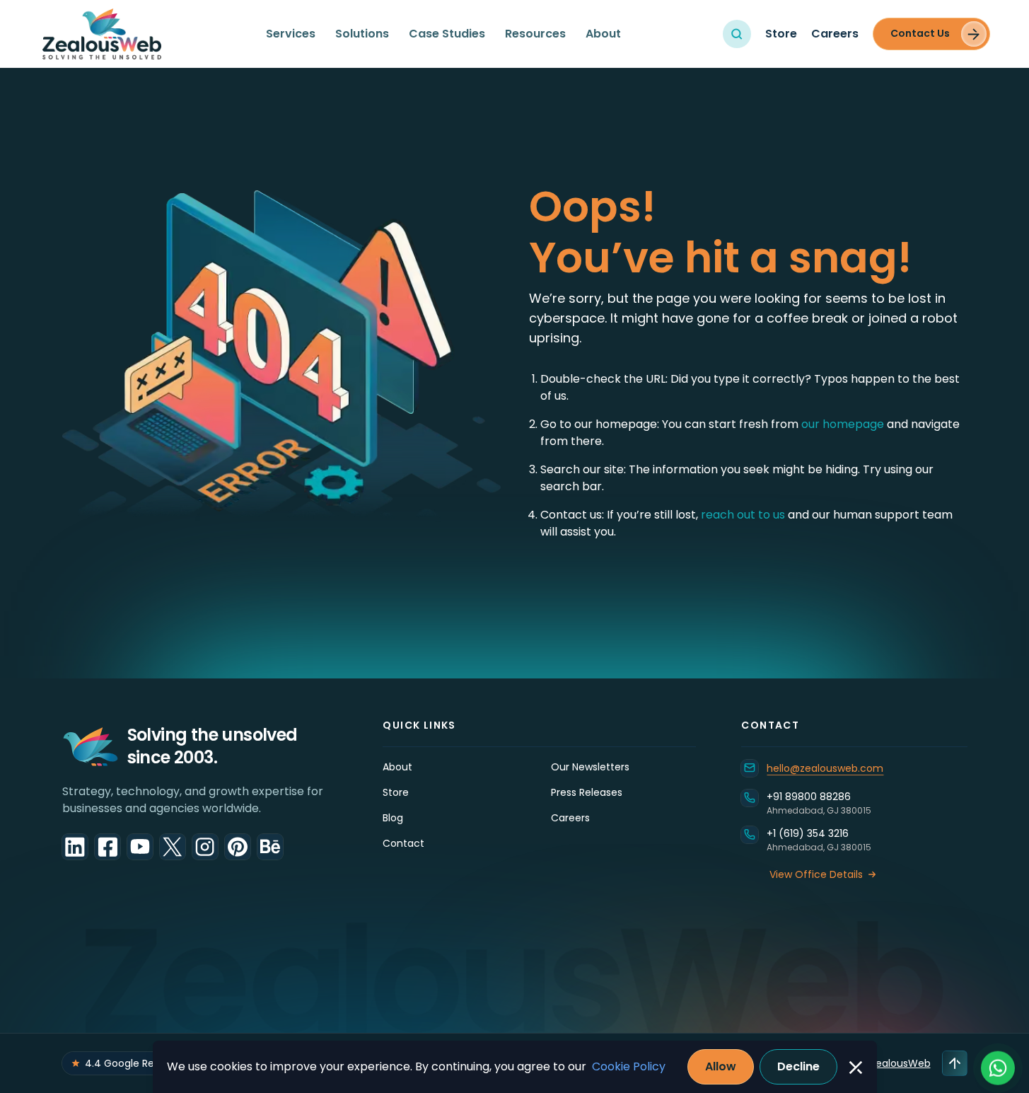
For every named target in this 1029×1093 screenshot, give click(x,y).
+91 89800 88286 (809, 797)
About (603, 33)
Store (781, 33)
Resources (535, 33)
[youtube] (140, 847)
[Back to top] (954, 1063)
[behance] (270, 847)
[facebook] (107, 847)
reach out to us (743, 515)
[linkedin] (75, 847)
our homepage (844, 424)
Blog (393, 818)
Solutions (362, 33)
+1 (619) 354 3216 (808, 833)
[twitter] (172, 847)
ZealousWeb (900, 1063)
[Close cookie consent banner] (856, 1067)
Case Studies (447, 33)
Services (290, 33)
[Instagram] (205, 847)
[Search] (737, 34)
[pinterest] (237, 847)
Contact (403, 843)
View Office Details (816, 874)
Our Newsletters (590, 767)
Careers (835, 33)
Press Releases (586, 792)
